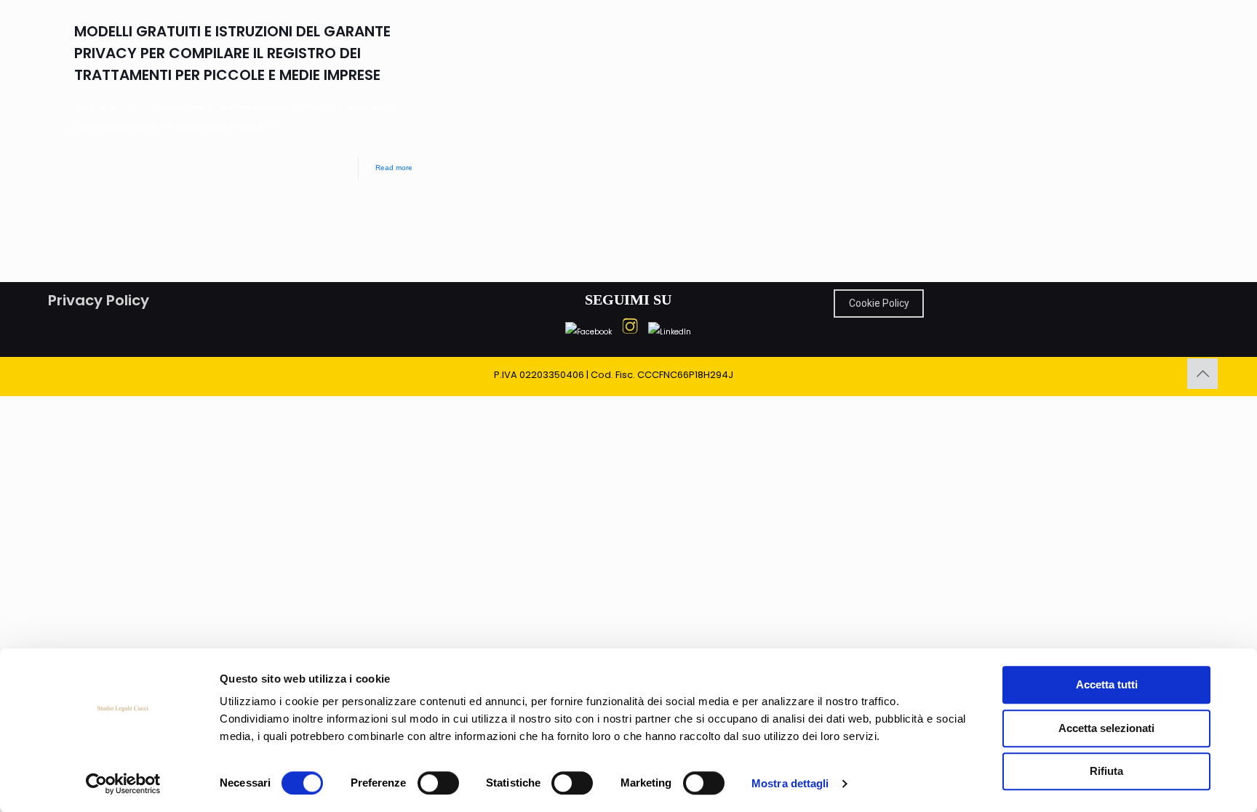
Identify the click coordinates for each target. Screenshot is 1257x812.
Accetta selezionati (1106, 728)
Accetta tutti (1107, 684)
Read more (393, 168)
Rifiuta (1106, 771)
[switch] (438, 783)
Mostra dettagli (790, 783)
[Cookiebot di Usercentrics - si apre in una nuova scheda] (123, 784)
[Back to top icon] (1202, 373)
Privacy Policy (98, 300)
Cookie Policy (879, 303)
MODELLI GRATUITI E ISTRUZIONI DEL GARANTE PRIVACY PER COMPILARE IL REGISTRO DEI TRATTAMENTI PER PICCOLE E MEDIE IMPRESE (232, 53)
